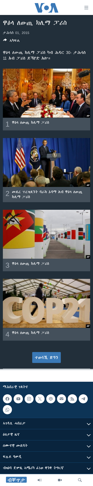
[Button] (11, 41)
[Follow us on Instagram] (29, 398)
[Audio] (39, 480)
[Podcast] (50, 398)
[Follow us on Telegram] (83, 398)
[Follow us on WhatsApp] (7, 409)
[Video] (60, 480)
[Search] (80, 480)
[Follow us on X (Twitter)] (39, 398)
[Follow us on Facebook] (7, 398)
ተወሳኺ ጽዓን (46, 357)
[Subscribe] (61, 398)
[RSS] (72, 398)
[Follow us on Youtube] (18, 398)
